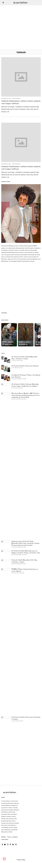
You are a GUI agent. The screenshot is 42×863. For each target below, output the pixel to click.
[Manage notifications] (4, 858)
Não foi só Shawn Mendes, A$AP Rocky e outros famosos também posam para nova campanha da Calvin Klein (25, 395)
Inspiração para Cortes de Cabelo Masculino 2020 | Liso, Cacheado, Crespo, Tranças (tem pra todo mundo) (25, 543)
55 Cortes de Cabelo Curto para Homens (25, 366)
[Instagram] (8, 844)
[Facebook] (2, 844)
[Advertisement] (21, 21)
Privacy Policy (21, 859)
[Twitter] (5, 844)
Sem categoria (16, 98)
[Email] (16, 844)
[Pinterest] (10, 844)
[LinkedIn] (13, 844)
